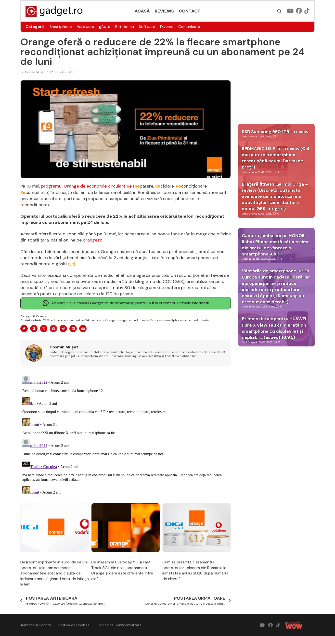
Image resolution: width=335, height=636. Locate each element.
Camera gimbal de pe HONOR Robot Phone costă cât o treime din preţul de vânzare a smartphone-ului (276, 245)
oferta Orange (106, 320)
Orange (41, 316)
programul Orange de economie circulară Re (86, 186)
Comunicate (189, 26)
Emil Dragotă (249, 342)
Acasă (142, 11)
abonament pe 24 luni (79, 320)
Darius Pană (249, 136)
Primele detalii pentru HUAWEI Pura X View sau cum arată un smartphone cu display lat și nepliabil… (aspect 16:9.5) (274, 328)
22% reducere (53, 320)
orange (122, 320)
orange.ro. (93, 240)
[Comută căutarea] (279, 11)
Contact (189, 11)
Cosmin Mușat (35, 72)
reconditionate (138, 320)
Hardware (85, 26)
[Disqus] (125, 435)
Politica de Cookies (73, 625)
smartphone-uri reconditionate (187, 320)
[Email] (83, 328)
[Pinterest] (53, 328)
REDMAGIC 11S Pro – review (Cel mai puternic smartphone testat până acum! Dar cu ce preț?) (275, 158)
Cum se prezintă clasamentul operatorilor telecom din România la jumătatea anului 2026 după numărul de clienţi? (195, 570)
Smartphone (61, 26)
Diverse (166, 26)
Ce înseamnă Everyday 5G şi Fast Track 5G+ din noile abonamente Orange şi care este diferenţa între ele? (122, 570)
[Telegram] (63, 328)
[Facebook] (24, 328)
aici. (72, 264)
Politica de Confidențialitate (119, 625)
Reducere (157, 320)
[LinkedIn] (73, 328)
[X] (43, 328)
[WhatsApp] (34, 328)
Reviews (164, 11)
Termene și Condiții (35, 625)
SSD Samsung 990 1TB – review (275, 132)
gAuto (104, 26)
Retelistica (124, 26)
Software (147, 26)
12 (279, 342)
